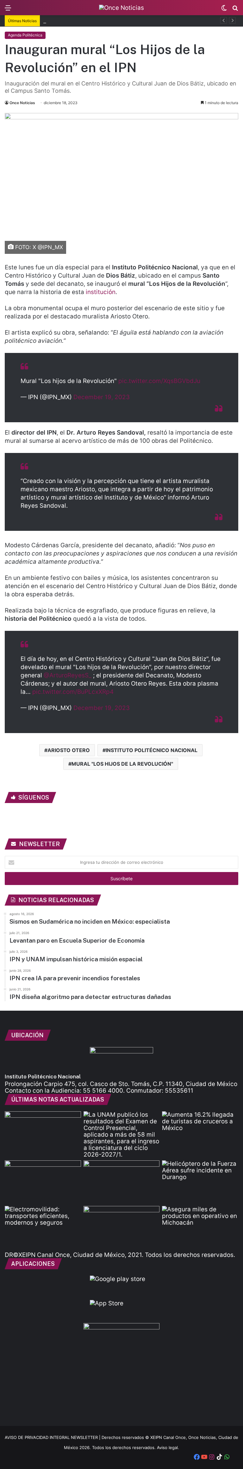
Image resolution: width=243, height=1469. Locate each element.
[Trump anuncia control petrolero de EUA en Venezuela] (122, 1181)
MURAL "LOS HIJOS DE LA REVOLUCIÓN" (122, 764)
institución (100, 292)
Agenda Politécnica (25, 35)
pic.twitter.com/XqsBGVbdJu (159, 381)
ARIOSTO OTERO (68, 750)
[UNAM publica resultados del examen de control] (122, 1134)
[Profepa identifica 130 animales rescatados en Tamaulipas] (43, 1181)
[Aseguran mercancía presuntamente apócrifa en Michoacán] (200, 1227)
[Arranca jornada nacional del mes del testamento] (43, 1132)
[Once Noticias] (121, 7)
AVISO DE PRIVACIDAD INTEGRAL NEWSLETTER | (53, 1437)
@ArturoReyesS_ (67, 675)
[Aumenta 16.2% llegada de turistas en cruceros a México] (200, 1132)
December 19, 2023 (101, 397)
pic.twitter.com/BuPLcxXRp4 (73, 691)
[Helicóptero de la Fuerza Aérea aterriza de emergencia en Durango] (200, 1181)
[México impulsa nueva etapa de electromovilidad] (43, 1227)
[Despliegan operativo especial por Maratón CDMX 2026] (122, 1227)
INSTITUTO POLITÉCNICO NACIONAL (151, 750)
